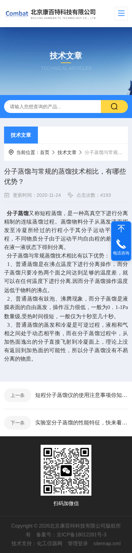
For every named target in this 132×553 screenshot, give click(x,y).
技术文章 (21, 135)
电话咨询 (121, 253)
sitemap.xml (106, 543)
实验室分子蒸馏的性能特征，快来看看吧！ (81, 422)
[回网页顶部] (121, 228)
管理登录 (78, 543)
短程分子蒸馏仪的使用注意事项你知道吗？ (81, 395)
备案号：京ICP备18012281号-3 (71, 534)
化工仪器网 (49, 543)
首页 (44, 152)
